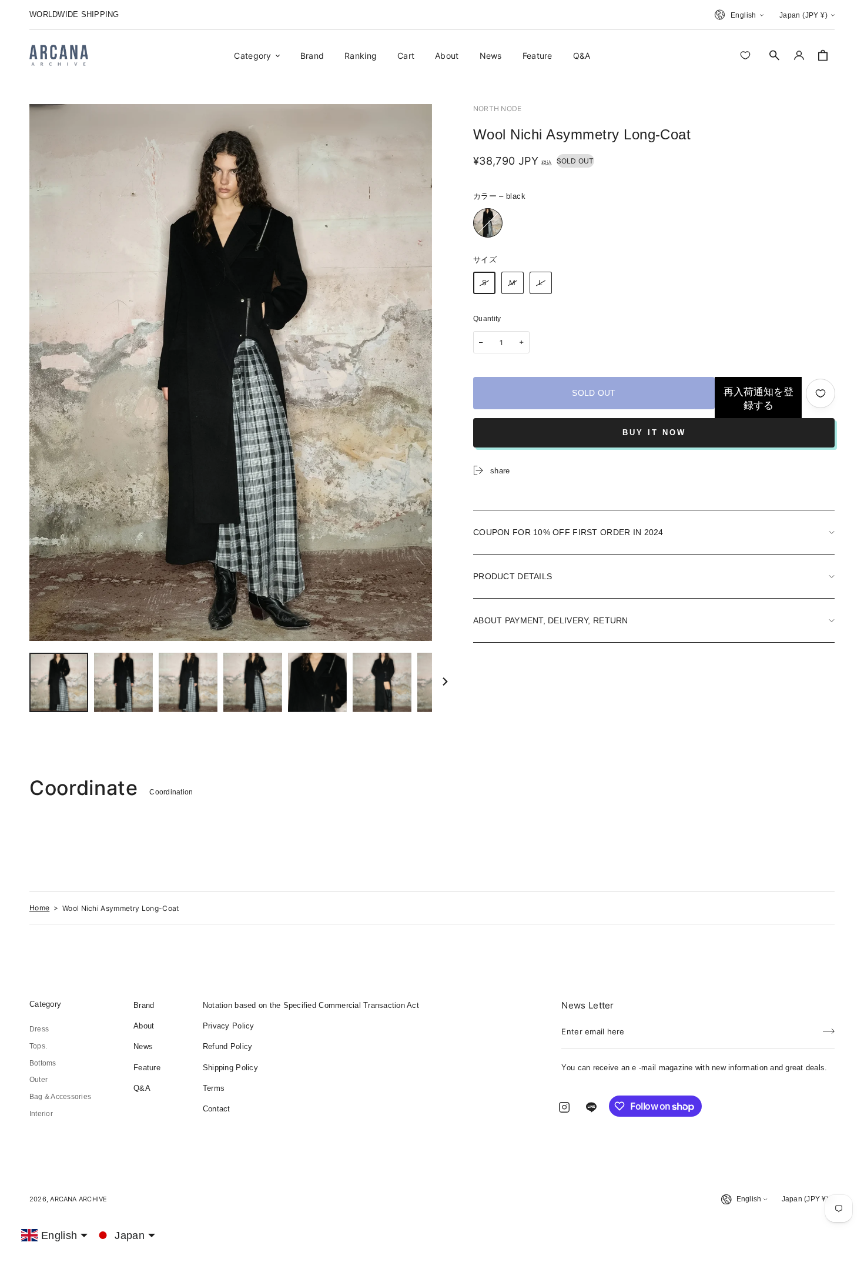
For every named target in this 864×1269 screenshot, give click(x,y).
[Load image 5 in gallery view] (317, 682)
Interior (41, 1114)
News (143, 1046)
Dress (39, 1029)
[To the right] (445, 683)
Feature (146, 1067)
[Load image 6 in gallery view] (382, 682)
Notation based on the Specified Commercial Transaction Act (311, 1005)
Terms (214, 1088)
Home (39, 907)
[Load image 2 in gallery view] (123, 682)
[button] (774, 55)
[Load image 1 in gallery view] (58, 682)
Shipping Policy (230, 1067)
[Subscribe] (829, 1028)
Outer (38, 1080)
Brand (143, 1005)
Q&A (141, 1088)
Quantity (487, 319)
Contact (216, 1108)
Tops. (38, 1046)
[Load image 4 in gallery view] (252, 682)
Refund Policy (227, 1046)
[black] (488, 223)
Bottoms (42, 1063)
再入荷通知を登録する (758, 398)
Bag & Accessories (60, 1097)
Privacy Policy (228, 1025)
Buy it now (654, 432)
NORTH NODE (497, 108)
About (143, 1025)
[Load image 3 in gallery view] (188, 682)
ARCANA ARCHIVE (78, 1199)
